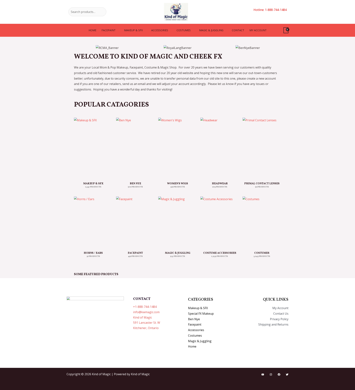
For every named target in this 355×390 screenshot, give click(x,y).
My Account (280, 308)
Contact (238, 30)
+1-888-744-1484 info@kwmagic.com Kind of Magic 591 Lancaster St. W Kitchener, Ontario (146, 317)
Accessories (159, 30)
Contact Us (280, 314)
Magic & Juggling (211, 30)
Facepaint (109, 30)
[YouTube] (262, 374)
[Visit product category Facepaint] (135, 221)
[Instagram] (271, 374)
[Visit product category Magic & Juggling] (177, 221)
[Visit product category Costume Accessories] (219, 221)
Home (92, 30)
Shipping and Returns (273, 324)
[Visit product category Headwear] (219, 148)
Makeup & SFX (133, 30)
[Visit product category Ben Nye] (135, 148)
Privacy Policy (279, 319)
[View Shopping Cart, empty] (285, 30)
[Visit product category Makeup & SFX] (93, 148)
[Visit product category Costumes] (262, 221)
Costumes (184, 30)
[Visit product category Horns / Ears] (93, 221)
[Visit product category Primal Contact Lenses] (262, 148)
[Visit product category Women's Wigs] (177, 148)
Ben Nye (194, 319)
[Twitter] (287, 374)
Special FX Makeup (201, 314)
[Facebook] (279, 374)
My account (258, 30)
